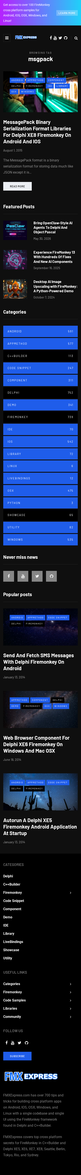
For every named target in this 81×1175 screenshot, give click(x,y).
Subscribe (17, 1056)
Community (12, 1017)
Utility (40, 527)
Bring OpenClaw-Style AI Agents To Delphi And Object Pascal (52, 227)
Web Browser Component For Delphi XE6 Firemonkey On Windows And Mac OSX (36, 744)
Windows (27, 91)
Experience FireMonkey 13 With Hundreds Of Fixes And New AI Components (54, 257)
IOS (50, 86)
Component (56, 80)
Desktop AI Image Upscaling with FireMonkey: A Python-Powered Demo (55, 286)
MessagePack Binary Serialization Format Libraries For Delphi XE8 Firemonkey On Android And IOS (37, 131)
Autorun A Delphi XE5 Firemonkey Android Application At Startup (40, 826)
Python (40, 503)
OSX (14, 91)
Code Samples (14, 1000)
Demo (40, 405)
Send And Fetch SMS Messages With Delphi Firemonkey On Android (38, 661)
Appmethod (36, 80)
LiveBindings (40, 478)
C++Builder (40, 356)
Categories (11, 984)
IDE (40, 429)
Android (17, 80)
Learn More (67, 12)
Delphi (16, 86)
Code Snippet (40, 368)
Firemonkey (34, 86)
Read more (17, 186)
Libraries (10, 1008)
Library (62, 86)
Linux (40, 466)
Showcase (40, 515)
